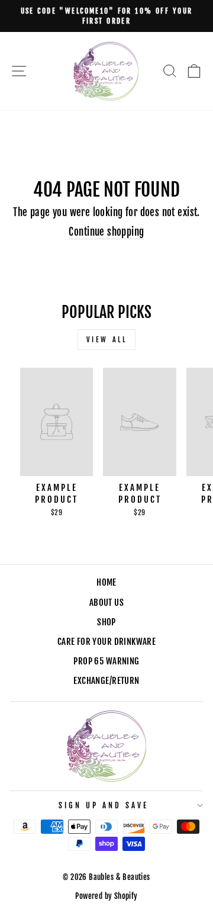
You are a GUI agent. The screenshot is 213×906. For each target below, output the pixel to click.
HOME (106, 582)
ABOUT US (106, 602)
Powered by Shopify (106, 896)
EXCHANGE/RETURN (106, 680)
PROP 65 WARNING (106, 661)
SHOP (106, 622)
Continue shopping (106, 232)
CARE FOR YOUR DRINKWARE (106, 641)
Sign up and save (104, 805)
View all (106, 339)
